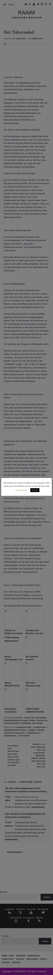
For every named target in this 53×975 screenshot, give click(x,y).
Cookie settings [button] (21, 490)
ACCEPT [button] (35, 490)
